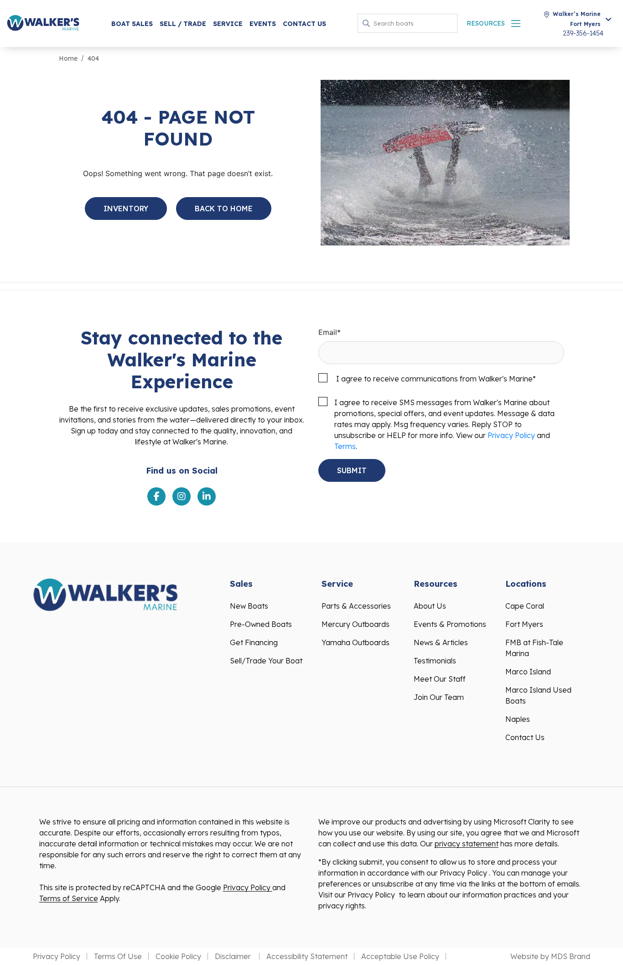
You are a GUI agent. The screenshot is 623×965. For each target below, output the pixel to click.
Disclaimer (234, 956)
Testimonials (435, 660)
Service (228, 24)
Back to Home (224, 208)
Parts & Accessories (356, 605)
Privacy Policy (511, 435)
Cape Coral (524, 605)
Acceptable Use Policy (400, 956)
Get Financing (254, 642)
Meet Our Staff (440, 678)
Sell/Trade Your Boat (266, 660)
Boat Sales (132, 24)
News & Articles (441, 642)
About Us (430, 605)
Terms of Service (68, 898)
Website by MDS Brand (550, 956)
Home (68, 58)
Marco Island (528, 671)
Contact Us (304, 24)
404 (93, 58)
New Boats (249, 605)
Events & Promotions (450, 624)
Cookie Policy (178, 956)
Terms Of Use (118, 956)
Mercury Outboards (355, 624)
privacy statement (466, 843)
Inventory (126, 208)
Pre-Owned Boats (261, 624)
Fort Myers (524, 624)
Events (262, 24)
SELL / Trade (183, 24)
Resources (486, 23)
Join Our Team (439, 697)
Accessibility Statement (307, 956)
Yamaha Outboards (355, 642)
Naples (517, 719)
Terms (345, 446)
